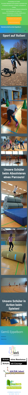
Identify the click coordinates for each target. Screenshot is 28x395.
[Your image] (14, 351)
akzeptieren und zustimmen (14, 18)
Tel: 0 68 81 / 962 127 (14, 394)
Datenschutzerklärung (14, 22)
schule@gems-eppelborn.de (14, 392)
